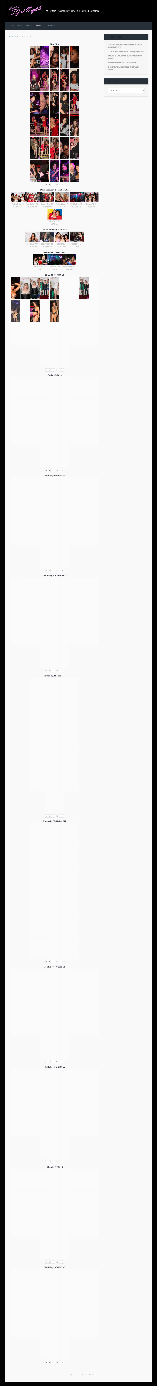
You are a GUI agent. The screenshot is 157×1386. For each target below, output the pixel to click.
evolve (63, 1375)
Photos (17, 36)
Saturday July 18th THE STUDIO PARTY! (122, 63)
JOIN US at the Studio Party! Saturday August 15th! (126, 51)
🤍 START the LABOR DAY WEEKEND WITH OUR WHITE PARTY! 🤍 (125, 46)
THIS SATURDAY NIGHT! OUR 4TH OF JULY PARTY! (123, 68)
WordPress (92, 1375)
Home (11, 36)
